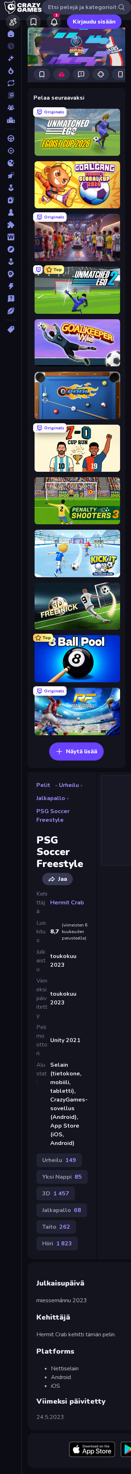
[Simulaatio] (10, 261)
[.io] (10, 163)
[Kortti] (10, 200)
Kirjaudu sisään (94, 22)
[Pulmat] (10, 224)
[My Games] (33, 21)
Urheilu (69, 785)
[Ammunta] (10, 151)
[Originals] (10, 95)
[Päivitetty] (10, 83)
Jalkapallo (50, 798)
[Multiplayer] (10, 107)
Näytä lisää (81, 751)
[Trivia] (10, 298)
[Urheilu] (10, 311)
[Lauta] (10, 212)
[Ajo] (10, 138)
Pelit (43, 785)
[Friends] (13, 21)
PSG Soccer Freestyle (53, 815)
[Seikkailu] (10, 249)
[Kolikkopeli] (10, 188)
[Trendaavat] (10, 70)
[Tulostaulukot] (10, 120)
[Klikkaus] (10, 175)
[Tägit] (10, 329)
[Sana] (10, 237)
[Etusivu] (10, 34)
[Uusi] (10, 58)
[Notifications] (54, 21)
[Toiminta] (10, 286)
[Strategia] (10, 274)
